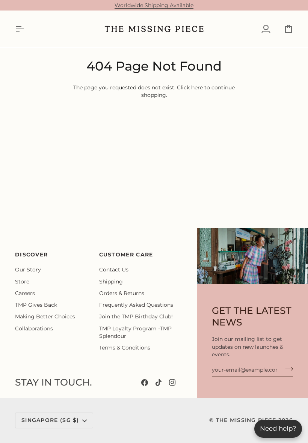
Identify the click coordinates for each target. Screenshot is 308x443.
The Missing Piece (246, 420)
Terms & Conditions (124, 348)
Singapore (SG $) (50, 420)
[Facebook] (144, 382)
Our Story (28, 270)
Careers (25, 293)
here (197, 87)
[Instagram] (172, 382)
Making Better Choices (45, 316)
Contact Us (113, 270)
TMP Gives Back (36, 305)
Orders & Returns (121, 293)
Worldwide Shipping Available (154, 5)
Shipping (111, 282)
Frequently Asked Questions (136, 305)
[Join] (287, 369)
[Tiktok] (159, 382)
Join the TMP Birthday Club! (136, 316)
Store (22, 282)
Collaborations (34, 328)
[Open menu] (26, 29)
